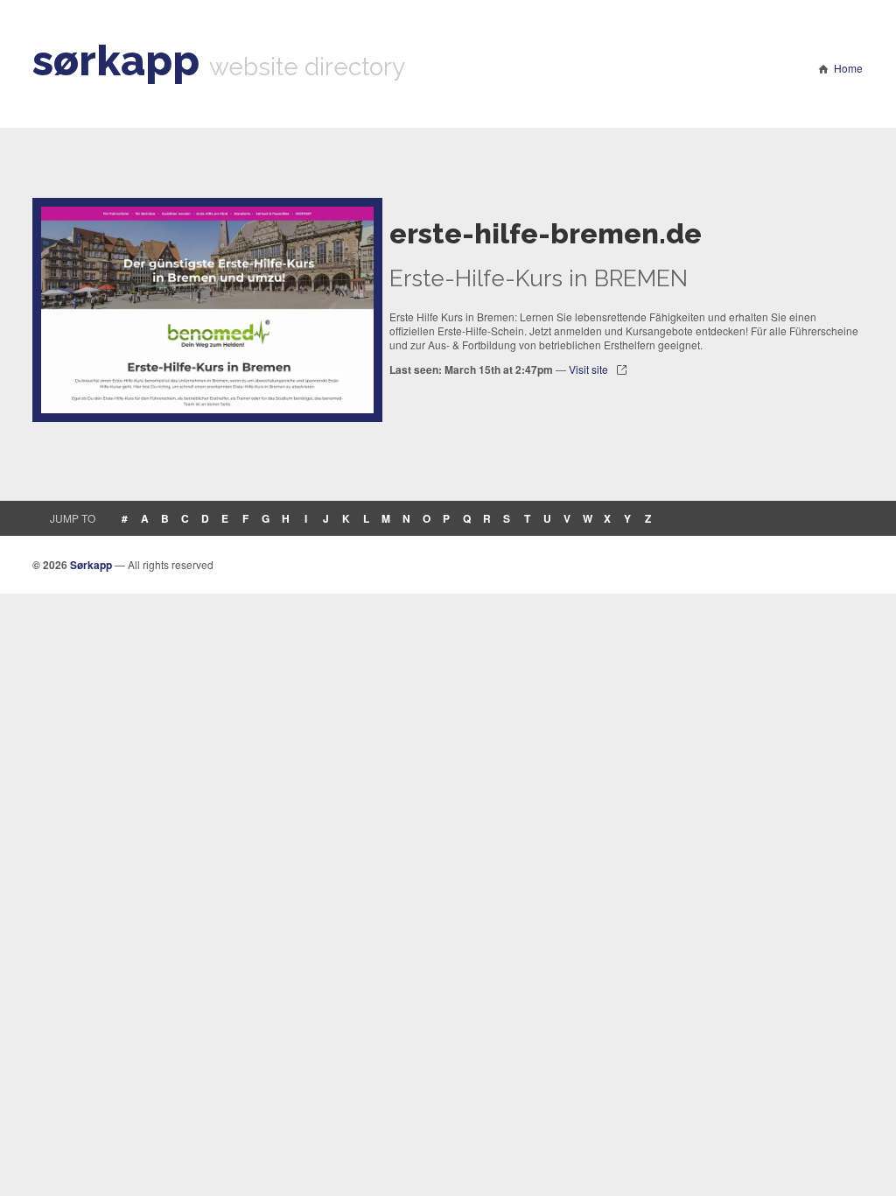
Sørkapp (91, 565)
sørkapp (116, 60)
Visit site (588, 369)
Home (848, 67)
